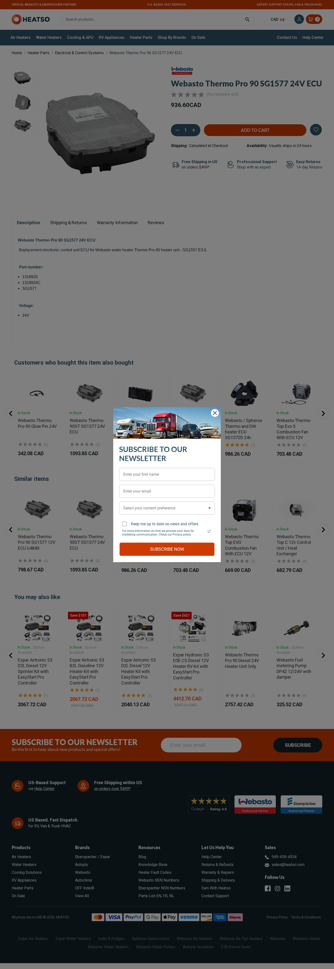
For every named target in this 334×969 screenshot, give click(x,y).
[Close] (215, 413)
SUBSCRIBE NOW (167, 549)
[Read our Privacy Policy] (209, 531)
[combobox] (167, 508)
